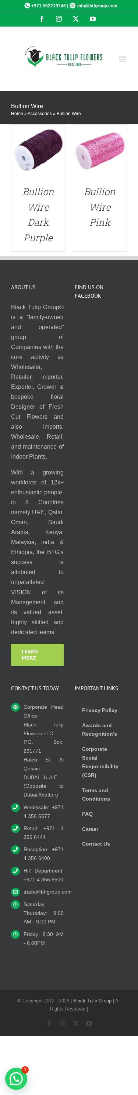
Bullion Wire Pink (100, 206)
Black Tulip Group (92, 1001)
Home (17, 113)
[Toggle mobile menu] (123, 59)
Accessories (40, 113)
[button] (16, 1079)
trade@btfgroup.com (44, 892)
